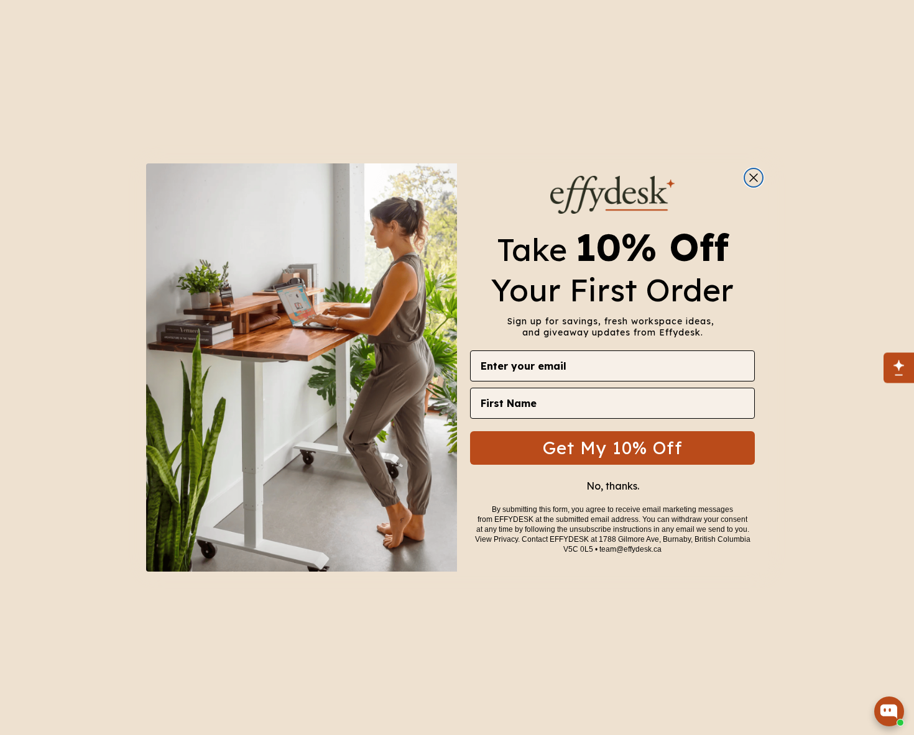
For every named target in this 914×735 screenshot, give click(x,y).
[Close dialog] (753, 177)
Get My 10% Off (613, 447)
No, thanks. (612, 485)
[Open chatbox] (889, 711)
